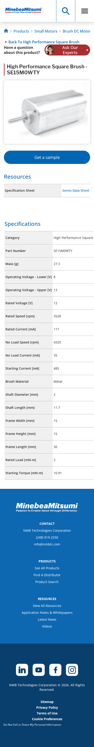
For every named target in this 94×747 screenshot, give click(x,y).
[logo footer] (47, 510)
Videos (47, 626)
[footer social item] (22, 670)
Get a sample (47, 157)
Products (21, 31)
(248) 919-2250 (47, 537)
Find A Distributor (47, 575)
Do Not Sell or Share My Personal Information (32, 725)
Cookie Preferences (47, 719)
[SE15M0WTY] (25, 11)
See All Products (47, 568)
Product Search (47, 582)
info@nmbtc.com (47, 544)
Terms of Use (47, 713)
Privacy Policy (47, 707)
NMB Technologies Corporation (47, 530)
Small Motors (45, 31)
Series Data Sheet (75, 190)
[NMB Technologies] (6, 31)
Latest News (47, 619)
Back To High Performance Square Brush (43, 41)
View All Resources (47, 605)
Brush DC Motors (78, 31)
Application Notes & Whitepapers (47, 612)
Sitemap (47, 702)
